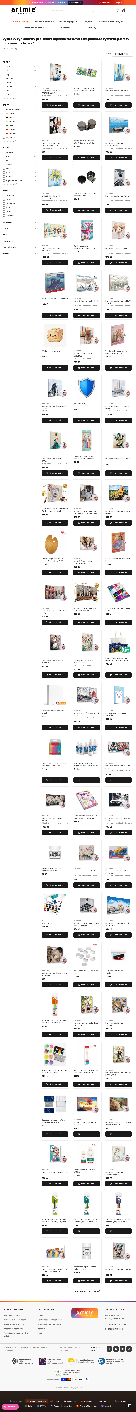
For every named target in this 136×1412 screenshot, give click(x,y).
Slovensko (16, 1401)
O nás (40, 1315)
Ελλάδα (41, 1406)
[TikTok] (129, 1348)
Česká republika (36, 1401)
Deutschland (88, 1401)
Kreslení (66, 27)
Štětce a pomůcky (109, 21)
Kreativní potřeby (33, 27)
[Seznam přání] (118, 10)
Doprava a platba (12, 1315)
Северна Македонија (86, 1406)
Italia (28, 1406)
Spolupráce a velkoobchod (50, 1320)
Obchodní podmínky (13, 1329)
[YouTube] (122, 1348)
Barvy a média (43, 21)
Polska (55, 1401)
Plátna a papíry (68, 21)
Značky (92, 27)
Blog (40, 1333)
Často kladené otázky (14, 1324)
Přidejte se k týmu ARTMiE (49, 1324)
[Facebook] (109, 1348)
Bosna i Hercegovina (61, 1406)
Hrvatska (105, 1401)
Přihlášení (106, 2)
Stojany (88, 21)
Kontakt (41, 1329)
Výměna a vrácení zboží (15, 1320)
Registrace (120, 2)
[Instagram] (116, 1348)
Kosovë (106, 1406)
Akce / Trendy (21, 21)
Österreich (70, 1401)
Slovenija (120, 1401)
